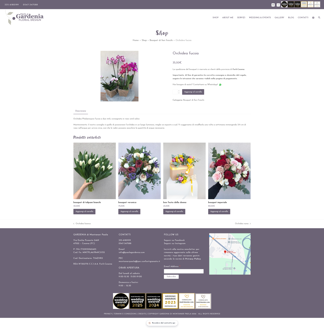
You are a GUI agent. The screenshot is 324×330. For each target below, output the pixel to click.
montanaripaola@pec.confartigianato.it (139, 261)
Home (136, 40)
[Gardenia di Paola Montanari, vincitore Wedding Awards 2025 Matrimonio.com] (291, 7)
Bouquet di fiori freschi (161, 40)
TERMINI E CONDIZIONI (125, 314)
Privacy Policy (193, 259)
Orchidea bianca (82, 224)
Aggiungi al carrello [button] (84, 212)
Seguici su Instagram (175, 244)
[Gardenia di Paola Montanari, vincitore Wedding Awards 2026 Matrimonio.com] (284, 7)
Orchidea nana (241, 224)
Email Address (172, 266)
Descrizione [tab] (80, 111)
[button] (313, 18)
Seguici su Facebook (174, 240)
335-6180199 (12, 5)
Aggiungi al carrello (193, 92)
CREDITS (142, 314)
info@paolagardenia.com (132, 252)
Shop (144, 40)
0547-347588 (30, 5)
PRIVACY (108, 314)
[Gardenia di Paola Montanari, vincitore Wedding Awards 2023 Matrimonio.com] (304, 7)
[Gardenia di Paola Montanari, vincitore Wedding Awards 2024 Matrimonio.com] (297, 7)
